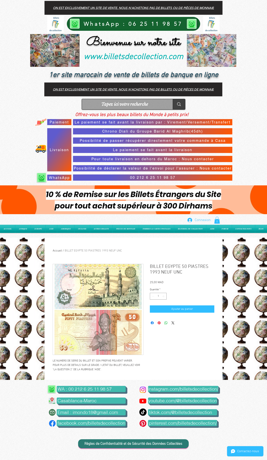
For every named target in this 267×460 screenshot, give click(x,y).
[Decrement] (152, 296)
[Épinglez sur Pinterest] (159, 323)
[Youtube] (143, 401)
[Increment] (163, 296)
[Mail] (52, 412)
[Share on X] (173, 323)
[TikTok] (143, 412)
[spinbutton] (158, 296)
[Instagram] (143, 390)
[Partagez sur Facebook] (152, 323)
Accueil (57, 251)
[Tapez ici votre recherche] (179, 104)
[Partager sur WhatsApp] (166, 323)
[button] (217, 220)
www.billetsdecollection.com (133, 57)
